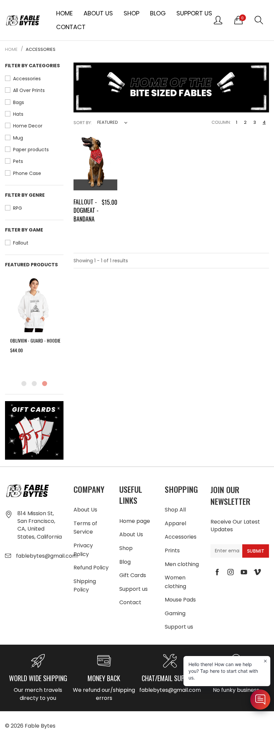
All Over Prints (29, 90)
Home (64, 13)
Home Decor (27, 125)
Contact (71, 27)
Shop (131, 13)
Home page (134, 521)
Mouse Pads (180, 600)
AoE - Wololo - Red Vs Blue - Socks (60, 344)
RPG (17, 208)
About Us (98, 13)
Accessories (27, 78)
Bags (18, 102)
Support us (194, 13)
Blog (158, 13)
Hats (18, 114)
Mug (18, 137)
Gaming (175, 613)
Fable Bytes (40, 726)
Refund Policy (91, 567)
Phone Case (27, 173)
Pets (18, 161)
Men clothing (182, 564)
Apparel (175, 523)
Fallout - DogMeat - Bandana (86, 210)
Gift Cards (132, 575)
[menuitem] (64, 13)
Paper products (31, 149)
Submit (255, 551)
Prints (172, 550)
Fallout (20, 243)
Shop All (175, 510)
